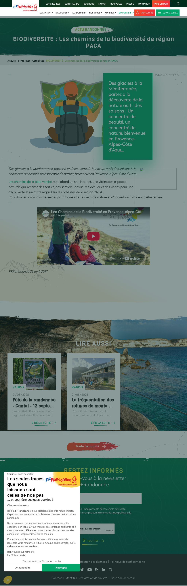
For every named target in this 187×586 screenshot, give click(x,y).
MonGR (102, 3)
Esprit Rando (72, 3)
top (180, 561)
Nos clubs (94, 12)
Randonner (78, 12)
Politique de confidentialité (127, 561)
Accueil (11, 60)
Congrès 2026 (53, 3)
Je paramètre (22, 567)
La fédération (43, 12)
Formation (144, 3)
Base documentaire (123, 578)
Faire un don (161, 3)
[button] (7, 579)
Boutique (89, 3)
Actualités (38, 60)
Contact (56, 578)
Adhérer (109, 12)
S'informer (125, 12)
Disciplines (62, 12)
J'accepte (61, 567)
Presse (130, 3)
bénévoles (116, 3)
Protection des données (92, 561)
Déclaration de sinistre (93, 578)
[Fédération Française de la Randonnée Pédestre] (25, 7)
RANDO (18, 387)
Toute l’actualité (87, 446)
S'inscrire (90, 540)
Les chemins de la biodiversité (30, 181)
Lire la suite (41, 423)
